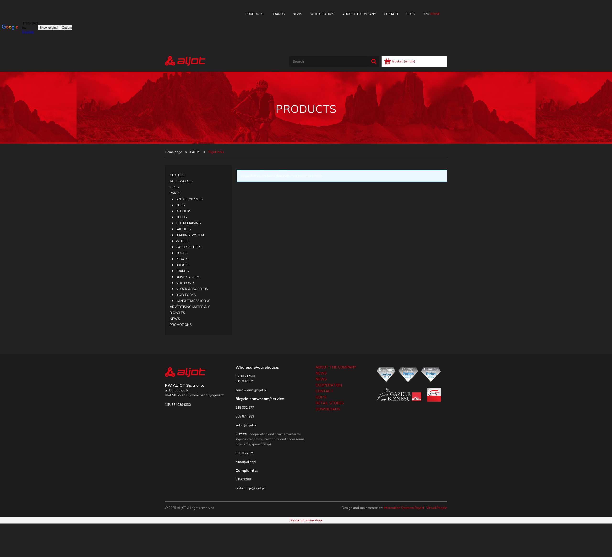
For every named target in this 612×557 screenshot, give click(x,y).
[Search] (373, 61)
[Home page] (185, 60)
